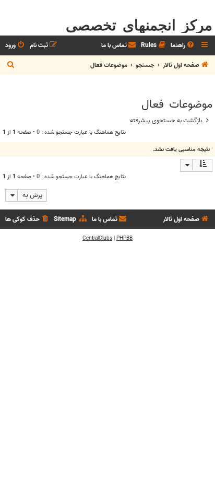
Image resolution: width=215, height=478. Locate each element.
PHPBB (124, 238)
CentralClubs (97, 238)
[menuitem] (183, 46)
